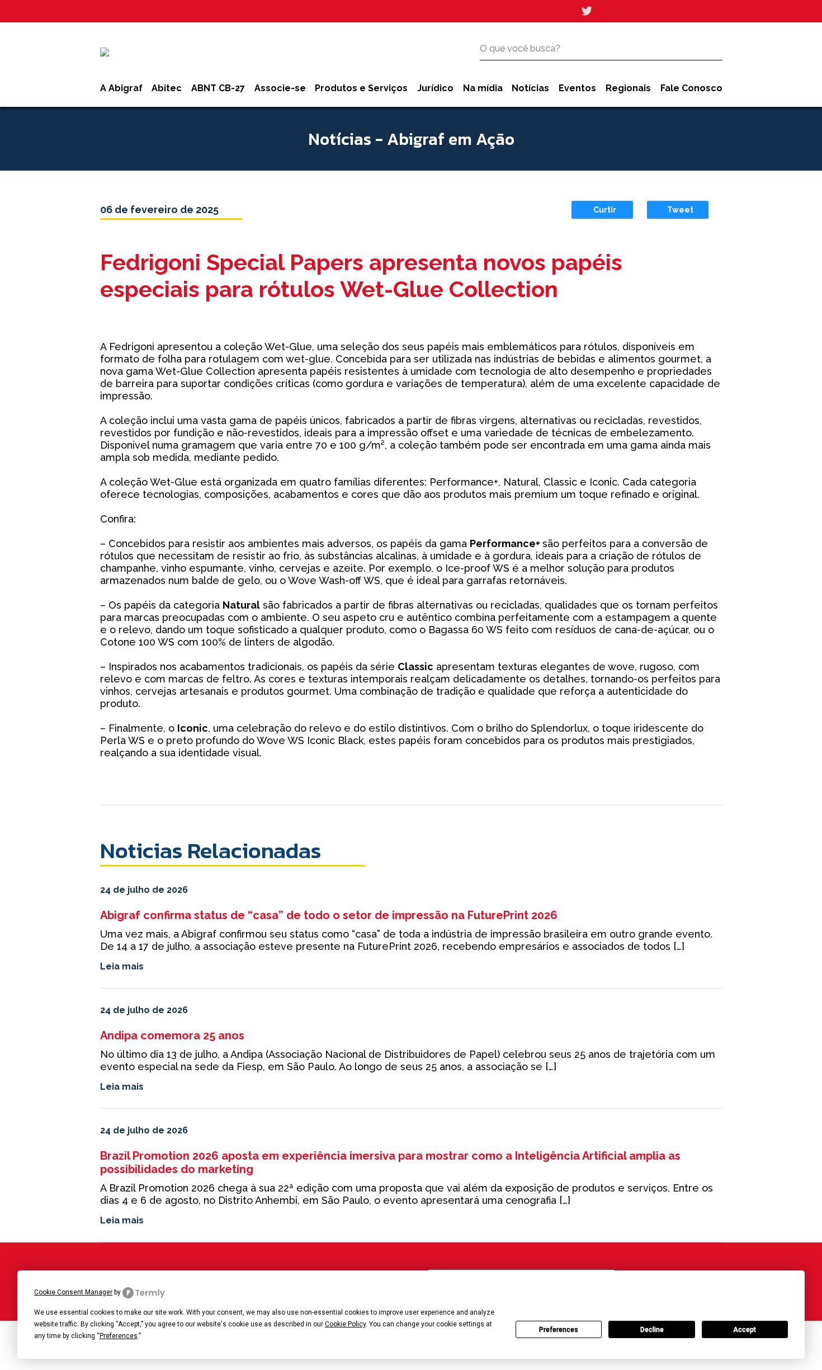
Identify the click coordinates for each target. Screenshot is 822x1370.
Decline (652, 1330)
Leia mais (122, 966)
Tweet (680, 209)
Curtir (604, 209)
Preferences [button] (119, 1336)
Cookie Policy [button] (345, 1324)
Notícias (530, 88)
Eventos (577, 88)
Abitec (167, 88)
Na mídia (483, 88)
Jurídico (435, 88)
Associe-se (280, 88)
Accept (744, 1330)
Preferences (558, 1330)
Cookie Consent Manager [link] (73, 1292)
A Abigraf (121, 88)
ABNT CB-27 (218, 88)
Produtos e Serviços (361, 88)
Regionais (628, 88)
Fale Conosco (691, 88)
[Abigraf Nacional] (104, 52)
